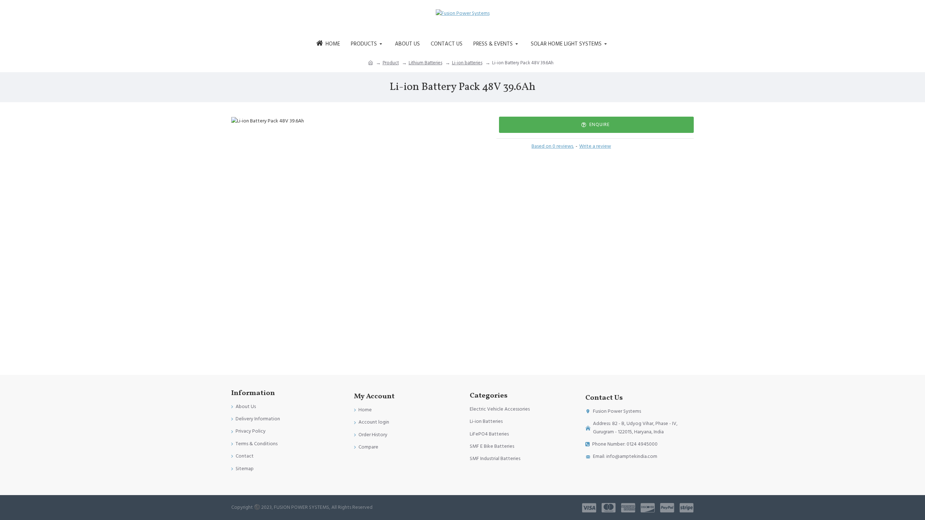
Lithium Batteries (425, 63)
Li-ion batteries (467, 63)
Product (391, 63)
